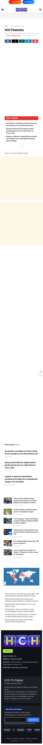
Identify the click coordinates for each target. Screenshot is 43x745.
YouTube (37, 730)
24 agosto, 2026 (18, 505)
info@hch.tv (12, 656)
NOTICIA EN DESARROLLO (17, 26)
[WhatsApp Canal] (41, 372)
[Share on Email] (35, 41)
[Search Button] (40, 10)
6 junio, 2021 (9, 456)
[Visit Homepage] (21, 10)
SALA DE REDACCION (14, 35)
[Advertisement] (21, 15)
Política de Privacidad (25, 741)
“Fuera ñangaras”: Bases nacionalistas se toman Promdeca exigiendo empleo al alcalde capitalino (26, 521)
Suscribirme (33, 720)
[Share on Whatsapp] (22, 41)
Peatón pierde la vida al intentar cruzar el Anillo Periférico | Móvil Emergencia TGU (26, 532)
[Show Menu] (3, 10)
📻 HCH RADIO (28, 2)
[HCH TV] (22, 641)
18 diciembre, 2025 (29, 35)
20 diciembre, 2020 (10, 484)
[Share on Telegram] (28, 41)
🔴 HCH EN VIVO (15, 2)
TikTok (29, 730)
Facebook (7, 730)
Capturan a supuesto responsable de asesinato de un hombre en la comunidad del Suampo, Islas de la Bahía (21, 138)
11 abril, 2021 (9, 470)
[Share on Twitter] (15, 41)
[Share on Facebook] (8, 41)
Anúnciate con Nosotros (19, 667)
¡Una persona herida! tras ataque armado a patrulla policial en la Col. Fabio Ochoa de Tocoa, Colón (20, 131)
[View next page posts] (23, 146)
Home (6, 26)
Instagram (20, 730)
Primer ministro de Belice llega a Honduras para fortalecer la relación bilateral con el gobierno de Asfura (25, 500)
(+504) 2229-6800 (16, 659)
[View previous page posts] (19, 146)
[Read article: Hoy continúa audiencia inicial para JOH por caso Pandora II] (8, 543)
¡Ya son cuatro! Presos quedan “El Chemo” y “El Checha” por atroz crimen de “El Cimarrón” (26, 552)
